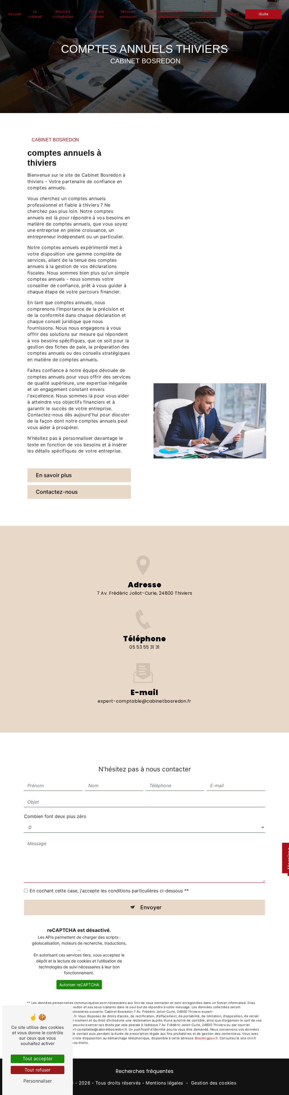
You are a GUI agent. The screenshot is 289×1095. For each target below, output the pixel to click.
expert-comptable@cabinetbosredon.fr (144, 701)
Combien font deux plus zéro (55, 816)
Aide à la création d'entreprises (169, 14)
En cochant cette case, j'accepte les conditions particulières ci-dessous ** (109, 890)
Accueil (14, 14)
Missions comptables (63, 14)
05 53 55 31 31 (144, 647)
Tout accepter (37, 1058)
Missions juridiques (128, 14)
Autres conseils (207, 14)
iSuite (263, 14)
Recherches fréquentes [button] (145, 1071)
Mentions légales (164, 1083)
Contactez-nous (57, 491)
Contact (231, 14)
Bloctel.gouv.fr (206, 1038)
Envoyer (150, 907)
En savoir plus (54, 475)
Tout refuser (38, 1070)
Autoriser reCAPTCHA (79, 984)
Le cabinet (34, 14)
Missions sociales (96, 14)
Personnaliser (37, 1081)
